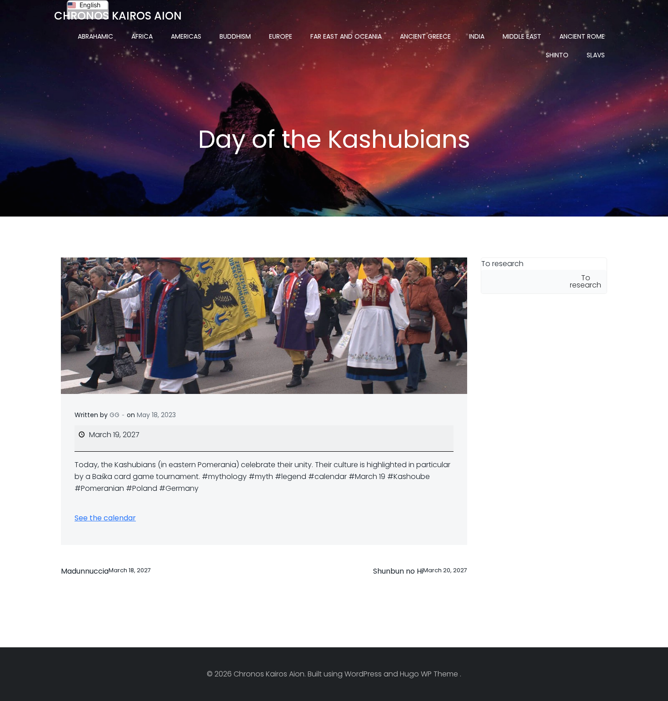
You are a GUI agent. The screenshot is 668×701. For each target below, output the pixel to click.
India (476, 36)
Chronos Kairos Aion (118, 15)
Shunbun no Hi (420, 571)
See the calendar (105, 518)
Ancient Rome (582, 36)
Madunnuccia (106, 571)
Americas (186, 36)
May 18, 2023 (156, 414)
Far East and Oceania (346, 36)
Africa (142, 36)
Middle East (522, 36)
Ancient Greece (425, 36)
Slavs (596, 55)
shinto (557, 55)
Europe (280, 36)
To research (502, 263)
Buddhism (235, 36)
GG (115, 414)
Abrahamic (95, 36)
